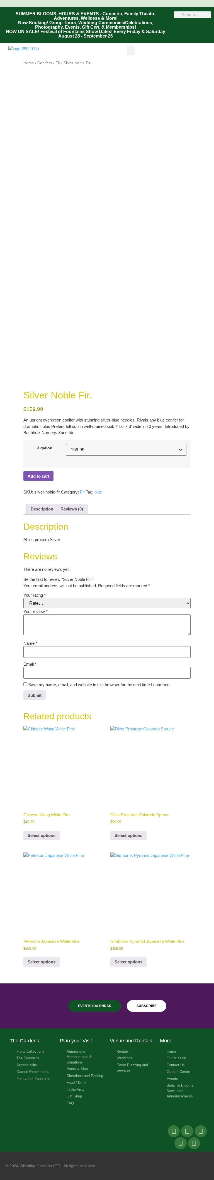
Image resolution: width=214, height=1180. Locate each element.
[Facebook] (174, 1131)
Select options (41, 835)
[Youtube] (194, 1143)
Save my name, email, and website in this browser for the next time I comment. (100, 685)
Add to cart (38, 476)
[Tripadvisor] (201, 1131)
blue (98, 492)
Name (30, 643)
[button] (131, 50)
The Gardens (24, 1040)
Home (28, 63)
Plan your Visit (76, 1040)
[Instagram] (180, 1143)
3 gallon (44, 448)
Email (30, 664)
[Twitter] (187, 1131)
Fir (57, 63)
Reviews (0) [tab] (71, 509)
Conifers (44, 63)
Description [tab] (42, 509)
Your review (35, 611)
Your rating (34, 595)
